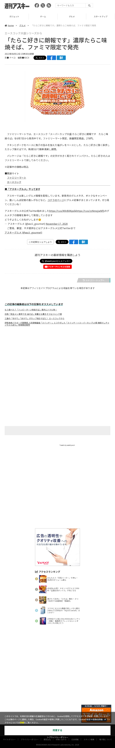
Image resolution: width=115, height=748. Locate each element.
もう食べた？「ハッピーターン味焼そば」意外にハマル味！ (31, 310)
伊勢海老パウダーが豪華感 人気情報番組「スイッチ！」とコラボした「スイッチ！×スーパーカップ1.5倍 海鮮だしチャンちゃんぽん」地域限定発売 (57, 324)
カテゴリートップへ (95, 280)
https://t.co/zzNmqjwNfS (90, 211)
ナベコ (12, 57)
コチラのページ (55, 200)
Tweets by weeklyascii (67, 445)
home (11, 25)
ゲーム (14, 16)
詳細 (22, 723)
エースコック (14, 182)
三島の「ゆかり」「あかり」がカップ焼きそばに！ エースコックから (34, 318)
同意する (57, 730)
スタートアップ (72, 16)
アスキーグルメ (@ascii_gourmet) (23, 232)
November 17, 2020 (57, 224)
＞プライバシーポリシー (57, 737)
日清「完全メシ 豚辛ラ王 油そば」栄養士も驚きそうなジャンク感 (33, 314)
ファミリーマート (16, 177)
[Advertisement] (57, 358)
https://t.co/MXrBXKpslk (62, 211)
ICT (100, 16)
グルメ (43, 16)
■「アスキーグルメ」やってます (22, 189)
